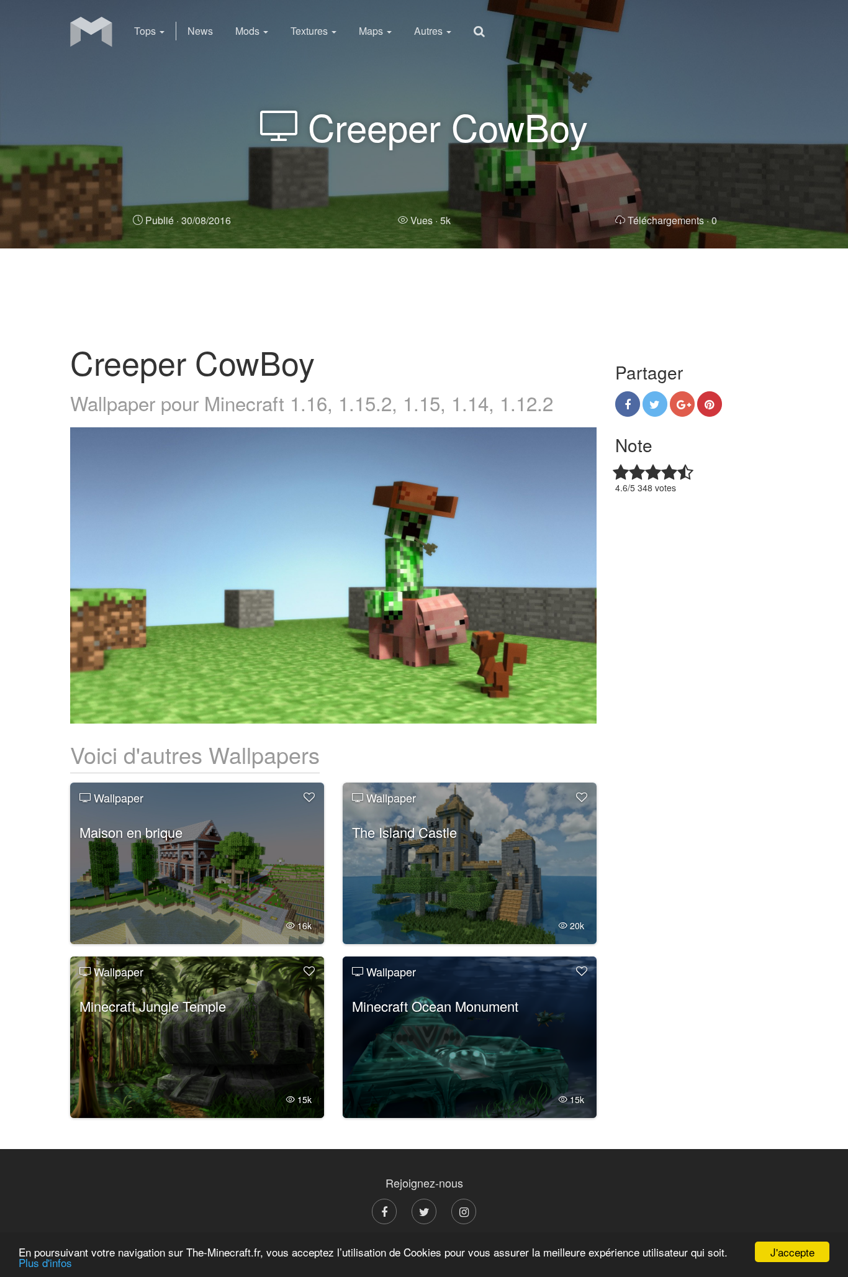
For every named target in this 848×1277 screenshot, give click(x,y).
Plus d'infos (45, 1262)
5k (430, 220)
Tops (146, 31)
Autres (429, 31)
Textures (310, 31)
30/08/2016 (188, 220)
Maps (372, 31)
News (200, 31)
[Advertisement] (424, 295)
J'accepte (792, 1252)
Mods (248, 31)
